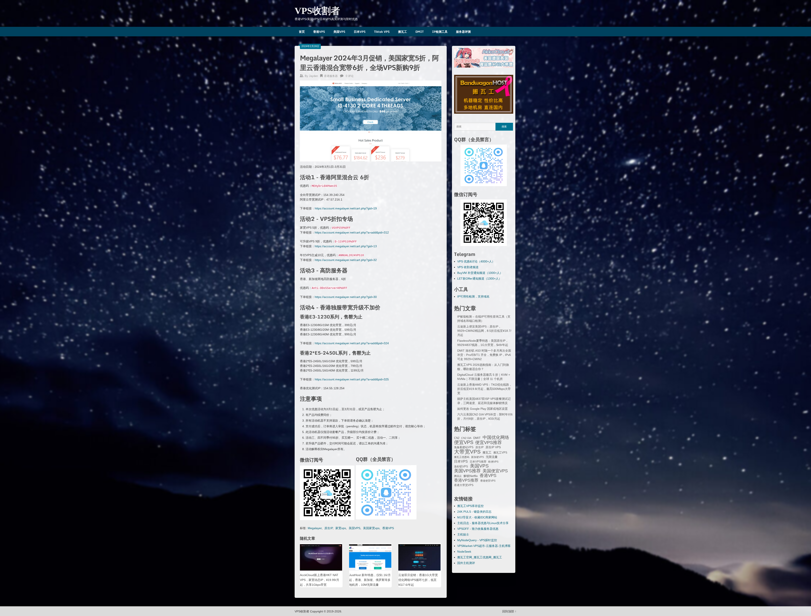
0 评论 (350, 76)
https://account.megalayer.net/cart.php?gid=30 (346, 297)
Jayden (313, 76)
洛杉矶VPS (461, 466)
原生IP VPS (493, 447)
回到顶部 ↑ (509, 611)
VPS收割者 (317, 11)
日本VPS (360, 31)
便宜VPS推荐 (488, 442)
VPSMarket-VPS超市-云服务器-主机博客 (484, 546)
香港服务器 (331, 76)
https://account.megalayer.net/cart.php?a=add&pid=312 (352, 232)
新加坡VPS (477, 457)
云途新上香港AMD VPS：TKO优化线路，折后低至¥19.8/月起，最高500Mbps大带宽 (484, 389)
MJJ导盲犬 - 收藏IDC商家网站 (477, 517)
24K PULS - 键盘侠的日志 (474, 511)
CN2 (456, 438)
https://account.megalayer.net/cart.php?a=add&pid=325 (352, 379)
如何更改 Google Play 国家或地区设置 (482, 408)
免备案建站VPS (464, 447)
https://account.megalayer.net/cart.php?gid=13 (346, 246)
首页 (302, 31)
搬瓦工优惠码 (461, 457)
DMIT (419, 31)
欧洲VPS (493, 461)
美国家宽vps (371, 528)
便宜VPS (463, 442)
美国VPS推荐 (467, 471)
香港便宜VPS (487, 480)
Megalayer (315, 528)
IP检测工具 (440, 31)
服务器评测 (463, 31)
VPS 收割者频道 (468, 267)
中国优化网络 (496, 437)
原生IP (328, 528)
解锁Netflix (471, 476)
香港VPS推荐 (466, 480)
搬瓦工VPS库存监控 (470, 506)
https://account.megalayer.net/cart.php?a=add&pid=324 (352, 343)
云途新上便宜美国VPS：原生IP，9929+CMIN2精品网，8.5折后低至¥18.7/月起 (484, 331)
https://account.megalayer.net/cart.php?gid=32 (346, 260)
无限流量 (492, 457)
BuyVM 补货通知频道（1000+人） (480, 273)
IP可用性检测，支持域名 (473, 296)
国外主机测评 (466, 563)
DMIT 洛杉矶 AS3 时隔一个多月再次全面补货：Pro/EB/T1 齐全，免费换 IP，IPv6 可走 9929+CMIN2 (484, 355)
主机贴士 (463, 534)
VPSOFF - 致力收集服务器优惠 (477, 528)
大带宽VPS (467, 451)
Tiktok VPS (382, 31)
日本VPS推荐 (478, 461)
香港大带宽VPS (464, 485)
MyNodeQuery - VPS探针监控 (477, 540)
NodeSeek (464, 551)
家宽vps (340, 528)
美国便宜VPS (495, 471)
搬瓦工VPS (500, 452)
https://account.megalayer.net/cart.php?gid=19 (346, 208)
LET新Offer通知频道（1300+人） (479, 278)
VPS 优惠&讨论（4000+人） (476, 261)
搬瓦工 (402, 31)
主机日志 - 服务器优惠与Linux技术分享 (483, 523)
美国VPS (339, 31)
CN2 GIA (466, 438)
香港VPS (319, 31)
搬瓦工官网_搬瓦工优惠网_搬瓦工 (479, 557)
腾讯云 (458, 476)
